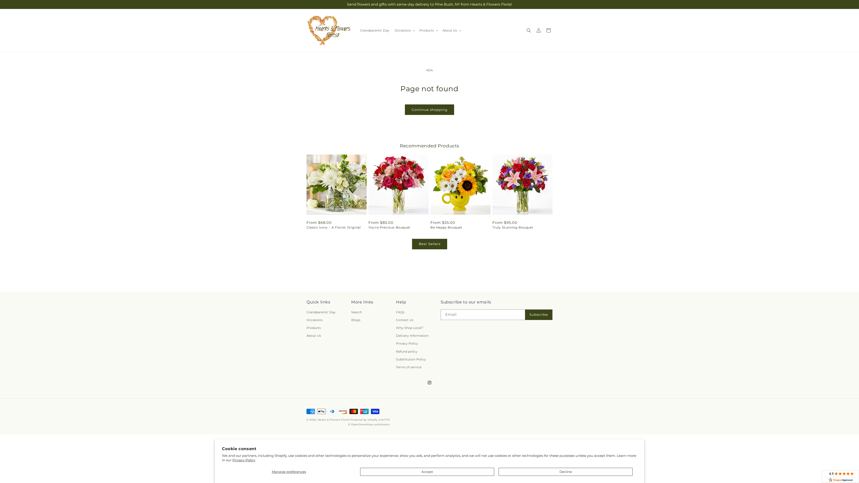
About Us (313, 336)
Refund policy (406, 352)
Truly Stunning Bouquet (512, 227)
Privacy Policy (243, 460)
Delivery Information (412, 336)
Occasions (314, 320)
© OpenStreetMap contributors (369, 424)
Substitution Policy (411, 359)
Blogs (355, 320)
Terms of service (408, 367)
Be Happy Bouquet (446, 227)
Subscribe (538, 314)
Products (313, 328)
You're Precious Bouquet (389, 227)
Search (356, 312)
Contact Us (404, 320)
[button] (404, 30)
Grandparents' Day (321, 312)
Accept (427, 472)
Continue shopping (429, 110)
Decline (565, 472)
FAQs (400, 312)
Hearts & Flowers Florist (333, 419)
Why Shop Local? (409, 328)
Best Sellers (429, 244)
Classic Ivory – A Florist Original (333, 227)
